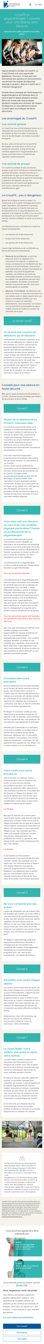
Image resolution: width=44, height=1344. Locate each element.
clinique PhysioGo (18, 1168)
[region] (22, 1315)
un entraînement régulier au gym (17, 476)
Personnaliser (22, 1332)
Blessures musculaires (30, 32)
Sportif (22, 34)
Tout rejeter (22, 1339)
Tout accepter (22, 1326)
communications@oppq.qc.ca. (12, 1217)
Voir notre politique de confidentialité (18, 1317)
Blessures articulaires (13, 32)
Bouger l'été (21, 1285)
